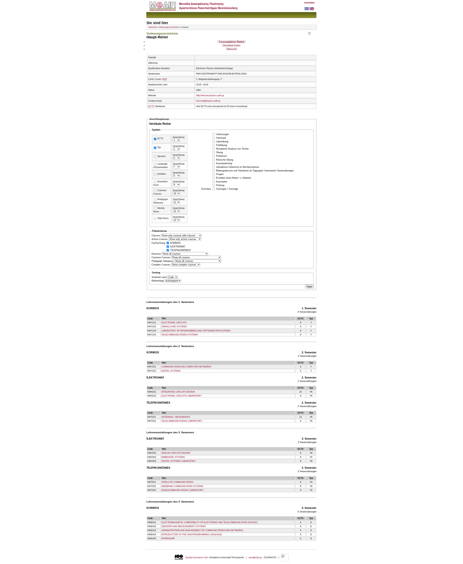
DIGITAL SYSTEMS (171, 371)
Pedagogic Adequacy (163, 261)
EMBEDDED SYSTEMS (173, 457)
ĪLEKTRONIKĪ (177, 246)
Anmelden (309, 2)
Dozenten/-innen (231, 45)
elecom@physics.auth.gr (208, 101)
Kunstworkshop (224, 163)
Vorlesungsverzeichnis (169, 27)
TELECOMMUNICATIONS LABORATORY (182, 421)
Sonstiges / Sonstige (227, 189)
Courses (231, 42)
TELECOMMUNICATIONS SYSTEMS (180, 334)
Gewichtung (178, 137)
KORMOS (175, 243)
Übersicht (232, 49)
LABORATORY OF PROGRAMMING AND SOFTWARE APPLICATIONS (196, 330)
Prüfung (220, 185)
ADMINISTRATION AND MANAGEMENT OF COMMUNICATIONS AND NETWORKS (202, 530)
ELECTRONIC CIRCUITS (174, 322)
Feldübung (221, 145)
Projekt (220, 174)
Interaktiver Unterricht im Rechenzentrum (237, 167)
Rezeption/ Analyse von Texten (232, 148)
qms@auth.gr (255, 557)
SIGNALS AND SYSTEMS (174, 326)
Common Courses (161, 257)
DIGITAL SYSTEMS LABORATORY (179, 461)
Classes (156, 235)
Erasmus (157, 253)
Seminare (221, 138)
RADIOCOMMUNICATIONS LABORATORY (183, 490)
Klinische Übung (224, 159)
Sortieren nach (159, 277)
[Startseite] (162, 10)
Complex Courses (161, 264)
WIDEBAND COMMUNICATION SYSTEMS (182, 486)
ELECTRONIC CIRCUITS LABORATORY (182, 396)
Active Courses (160, 239)
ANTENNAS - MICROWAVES (176, 417)
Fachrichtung (159, 243)
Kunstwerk (221, 181)
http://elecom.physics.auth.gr (210, 95)
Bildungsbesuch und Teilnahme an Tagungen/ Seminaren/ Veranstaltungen (255, 170)
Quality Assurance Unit (196, 557)
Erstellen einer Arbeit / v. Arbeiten (233, 177)
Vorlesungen (222, 134)
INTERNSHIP (168, 538)
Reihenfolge (158, 280)
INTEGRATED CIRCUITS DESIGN (178, 392)
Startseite (152, 27)
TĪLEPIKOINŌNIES (180, 250)
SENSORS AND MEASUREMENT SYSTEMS (184, 526)
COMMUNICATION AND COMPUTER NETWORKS (186, 366)
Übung (219, 152)
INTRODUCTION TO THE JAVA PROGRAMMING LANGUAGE (192, 534)
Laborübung (222, 141)
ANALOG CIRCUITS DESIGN (176, 453)
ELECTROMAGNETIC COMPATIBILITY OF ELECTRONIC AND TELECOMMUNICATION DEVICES (210, 522)
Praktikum (221, 156)
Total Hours (163, 218)
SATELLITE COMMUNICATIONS (177, 482)
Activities (161, 174)
